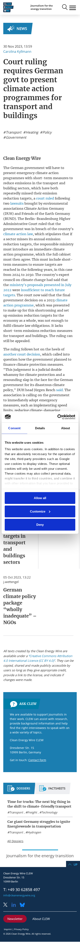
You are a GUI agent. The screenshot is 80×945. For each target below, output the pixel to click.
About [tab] (65, 428)
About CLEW (41, 919)
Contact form (37, 760)
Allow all (40, 498)
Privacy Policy (21, 929)
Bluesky (23, 905)
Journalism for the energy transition (42, 7)
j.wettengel (11, 582)
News (22, 28)
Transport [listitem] (13, 132)
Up (75, 864)
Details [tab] (40, 428)
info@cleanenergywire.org (19, 895)
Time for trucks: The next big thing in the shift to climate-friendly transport (39, 804)
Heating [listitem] (31, 132)
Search (64, 7)
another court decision (21, 354)
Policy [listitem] (47, 132)
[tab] (18, 790)
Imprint (8, 929)
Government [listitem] (15, 137)
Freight (32, 812)
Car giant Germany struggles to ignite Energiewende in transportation (38, 824)
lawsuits (17, 203)
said (59, 390)
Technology (49, 812)
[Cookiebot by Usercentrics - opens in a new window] (57, 416)
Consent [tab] (14, 428)
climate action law (18, 234)
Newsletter (15, 919)
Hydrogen (34, 832)
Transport (16, 812)
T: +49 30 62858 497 (21, 890)
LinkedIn (15, 905)
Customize (37, 511)
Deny (40, 524)
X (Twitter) (7, 905)
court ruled (45, 198)
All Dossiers (15, 841)
